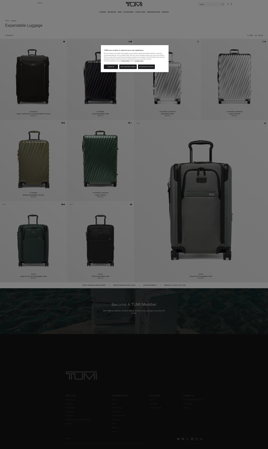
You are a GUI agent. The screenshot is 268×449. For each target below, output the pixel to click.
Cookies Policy (139, 61)
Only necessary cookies (128, 66)
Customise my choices (146, 66)
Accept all (111, 66)
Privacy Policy (125, 61)
